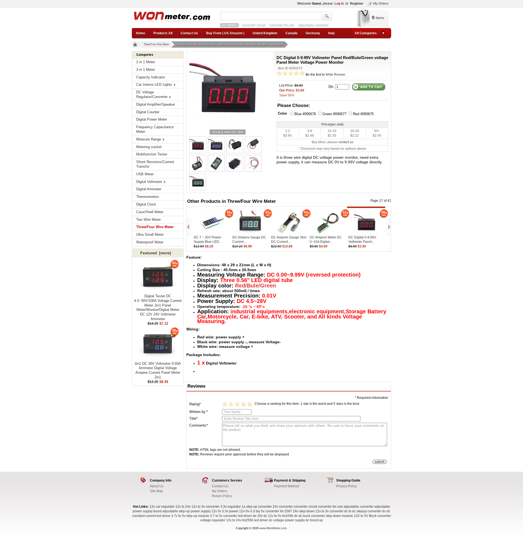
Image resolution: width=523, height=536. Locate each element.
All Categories (366, 33)
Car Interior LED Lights (154, 84)
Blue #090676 (305, 114)
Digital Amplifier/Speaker (155, 104)
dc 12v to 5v (272, 516)
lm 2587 (286, 511)
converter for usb (254, 25)
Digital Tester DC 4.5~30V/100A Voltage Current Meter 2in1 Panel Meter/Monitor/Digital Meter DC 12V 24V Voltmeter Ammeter (158, 307)
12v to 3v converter (205, 507)
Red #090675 (363, 114)
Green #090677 (334, 114)
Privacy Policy (346, 486)
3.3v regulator (230, 507)
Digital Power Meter (151, 119)
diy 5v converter (267, 511)
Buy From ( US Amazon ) (225, 33)
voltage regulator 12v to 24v (220, 520)
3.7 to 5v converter (223, 516)
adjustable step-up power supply (186, 511)
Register (356, 3)
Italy (331, 33)
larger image (227, 132)
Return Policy (222, 496)
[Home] (135, 44)
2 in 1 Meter (145, 62)
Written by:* (198, 412)
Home (140, 33)
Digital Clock (146, 204)
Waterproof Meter (149, 242)
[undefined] (227, 89)
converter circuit (305, 507)
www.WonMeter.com (273, 528)
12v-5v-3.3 (247, 511)
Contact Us (189, 33)
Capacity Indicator (150, 77)
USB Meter (145, 174)
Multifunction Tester (151, 154)
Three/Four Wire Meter (156, 44)
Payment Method (286, 486)
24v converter (283, 507)
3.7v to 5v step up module (190, 516)
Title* (193, 418)
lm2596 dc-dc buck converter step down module (317, 516)
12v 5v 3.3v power (224, 511)
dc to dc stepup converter (362, 511)
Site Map (156, 491)
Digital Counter (147, 112)
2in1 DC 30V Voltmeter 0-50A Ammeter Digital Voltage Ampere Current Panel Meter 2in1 (158, 370)
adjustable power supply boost (327, 25)
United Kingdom (265, 33)
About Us (156, 486)
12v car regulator (162, 507)
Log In (339, 3)
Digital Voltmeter (149, 182)
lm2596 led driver (255, 520)
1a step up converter (257, 507)
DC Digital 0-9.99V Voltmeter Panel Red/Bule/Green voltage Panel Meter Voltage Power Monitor (229, 44)
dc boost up (314, 520)
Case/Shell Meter (149, 212)
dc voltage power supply (287, 520)
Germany (313, 33)
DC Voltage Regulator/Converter (152, 94)
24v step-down (304, 511)
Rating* (195, 404)
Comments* (198, 425)
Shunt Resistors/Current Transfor (155, 164)
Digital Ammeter (148, 189)
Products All (162, 33)
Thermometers (147, 197)
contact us (345, 142)
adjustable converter (286, 25)
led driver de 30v (250, 516)
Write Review (335, 74)
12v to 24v (183, 507)
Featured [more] (155, 253)
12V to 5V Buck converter (372, 516)
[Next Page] (388, 227)
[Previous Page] (189, 227)
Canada (291, 33)
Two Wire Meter (148, 220)
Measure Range (148, 139)
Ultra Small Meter (150, 234)
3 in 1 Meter (145, 70)
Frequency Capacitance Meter (155, 129)
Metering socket (149, 147)
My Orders (380, 3)
